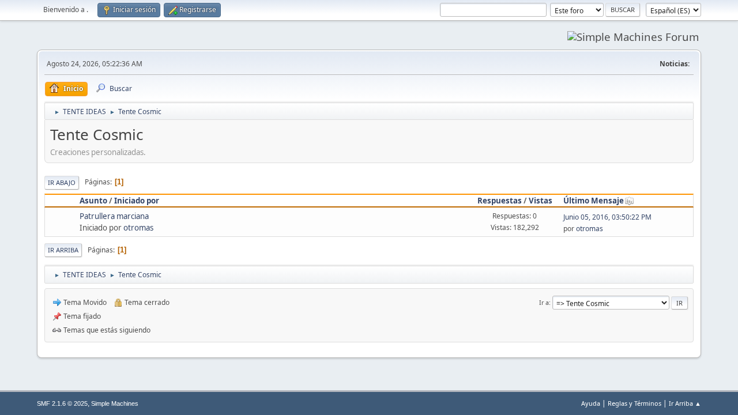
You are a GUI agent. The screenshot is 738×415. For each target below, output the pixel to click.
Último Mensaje (593, 200)
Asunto (93, 200)
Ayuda (590, 403)
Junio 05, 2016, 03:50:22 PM (607, 217)
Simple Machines (114, 403)
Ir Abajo (62, 182)
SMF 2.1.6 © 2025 (62, 403)
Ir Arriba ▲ (685, 403)
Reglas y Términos (634, 403)
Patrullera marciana (114, 216)
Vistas (540, 200)
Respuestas (499, 200)
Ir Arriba (63, 250)
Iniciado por (136, 200)
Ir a (544, 302)
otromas (138, 227)
